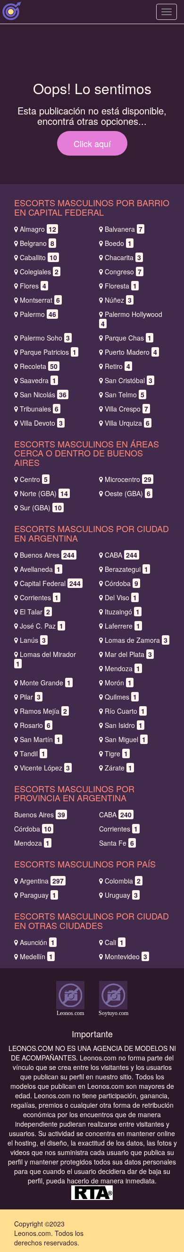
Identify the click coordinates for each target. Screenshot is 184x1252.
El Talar (35, 611)
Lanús (33, 640)
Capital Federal (50, 583)
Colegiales (39, 271)
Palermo (38, 314)
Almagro (38, 229)
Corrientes (39, 597)
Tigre (116, 753)
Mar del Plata (128, 654)
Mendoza (122, 668)
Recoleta (39, 366)
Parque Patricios (48, 352)
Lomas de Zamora (136, 640)
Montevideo (126, 956)
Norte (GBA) (44, 493)
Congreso (123, 271)
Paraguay (38, 895)
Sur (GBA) (41, 507)
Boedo (118, 243)
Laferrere (122, 625)
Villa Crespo (126, 408)
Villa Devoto (41, 423)
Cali (114, 942)
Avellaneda (40, 569)
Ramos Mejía (43, 711)
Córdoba (121, 583)
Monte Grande (45, 682)
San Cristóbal (128, 380)
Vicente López (45, 767)
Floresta (121, 285)
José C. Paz (41, 625)
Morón (118, 682)
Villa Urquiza (127, 423)
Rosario (35, 725)
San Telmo (124, 394)
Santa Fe (116, 843)
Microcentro (128, 479)
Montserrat (40, 300)
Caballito (38, 257)
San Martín (40, 739)
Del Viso (121, 597)
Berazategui (126, 569)
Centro (34, 479)
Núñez (118, 300)
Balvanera (123, 229)
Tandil (32, 753)
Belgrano (37, 243)
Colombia (123, 880)
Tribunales (39, 408)
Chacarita (123, 257)
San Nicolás (43, 394)
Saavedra (38, 380)
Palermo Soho (45, 337)
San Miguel (125, 739)
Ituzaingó (122, 611)
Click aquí (92, 143)
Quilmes (121, 696)
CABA (121, 555)
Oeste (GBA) (128, 493)
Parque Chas (128, 337)
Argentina (42, 880)
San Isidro (123, 725)
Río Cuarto (125, 711)
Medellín (36, 956)
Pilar (30, 696)
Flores (33, 285)
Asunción (37, 942)
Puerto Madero (131, 352)
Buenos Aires (47, 555)
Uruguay (121, 895)
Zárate (118, 767)
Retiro (117, 366)
